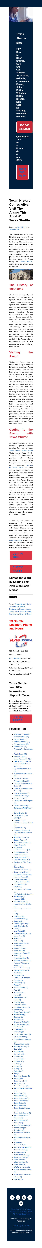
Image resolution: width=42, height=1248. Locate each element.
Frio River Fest (21, 855)
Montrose (19, 946)
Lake (17, 928)
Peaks (17, 985)
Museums (19, 951)
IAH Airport (19, 916)
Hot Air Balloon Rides (23, 894)
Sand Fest (19, 1010)
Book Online (24, 127)
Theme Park (20, 1145)
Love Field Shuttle (22, 933)
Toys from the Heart (22, 1147)
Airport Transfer (21, 739)
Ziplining (18, 1179)
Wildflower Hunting (22, 1167)
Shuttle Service (20, 604)
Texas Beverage (21, 1086)
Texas (29, 604)
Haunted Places (21, 877)
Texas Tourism (21, 1120)
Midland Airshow (21, 943)
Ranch (17, 995)
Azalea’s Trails (20, 756)
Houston (22, 609)
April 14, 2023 (22, 227)
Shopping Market (21, 1022)
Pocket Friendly (21, 987)
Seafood (18, 1017)
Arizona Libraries (22, 742)
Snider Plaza (20, 1029)
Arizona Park (20, 747)
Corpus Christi (20, 798)
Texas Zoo (19, 1123)
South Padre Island (22, 1034)
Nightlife (18, 973)
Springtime (19, 1054)
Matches (18, 941)
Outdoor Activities (22, 978)
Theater (18, 1142)
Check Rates (18, 569)
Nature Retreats (21, 970)
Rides (17, 1000)
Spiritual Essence (21, 1044)
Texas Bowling (20, 1096)
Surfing (18, 1069)
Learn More (18, 555)
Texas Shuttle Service (17, 606)
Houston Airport (21, 901)
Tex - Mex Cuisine (22, 1076)
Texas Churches (21, 1101)
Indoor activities (21, 919)
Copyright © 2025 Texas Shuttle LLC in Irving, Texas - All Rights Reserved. (21, 1211)
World (18, 1177)
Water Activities (21, 1162)
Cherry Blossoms (21, 793)
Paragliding (19, 983)
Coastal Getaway (21, 796)
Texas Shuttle (14, 230)
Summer (19, 1061)
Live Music (19, 931)
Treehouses (20, 1152)
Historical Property (22, 879)
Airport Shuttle (21, 737)
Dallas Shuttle (20, 813)
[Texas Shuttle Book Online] (21, 21)
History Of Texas (25, 614)
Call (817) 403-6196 (21, 1226)
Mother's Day (20, 948)
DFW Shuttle (20, 828)
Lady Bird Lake (21, 926)
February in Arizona (22, 842)
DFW (17, 818)
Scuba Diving (20, 1014)
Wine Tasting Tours (22, 1174)
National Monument (22, 960)
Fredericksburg (21, 852)
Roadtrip (28, 611)
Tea (16, 1073)
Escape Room (20, 840)
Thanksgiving (20, 1128)
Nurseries (19, 975)
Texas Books (20, 1093)
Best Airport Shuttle (22, 761)
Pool (17, 990)
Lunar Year (19, 936)
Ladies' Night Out (21, 924)
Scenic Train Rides (22, 1012)
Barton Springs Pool (22, 759)
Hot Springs (19, 896)
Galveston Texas (22, 860)
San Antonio (13, 614)
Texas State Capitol (22, 1113)
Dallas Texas (19, 611)
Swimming (19, 1071)
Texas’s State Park (22, 1125)
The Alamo (19, 1130)
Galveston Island (21, 857)
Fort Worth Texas (22, 850)
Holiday (18, 887)
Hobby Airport (20, 884)
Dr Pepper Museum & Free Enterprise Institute (23, 832)
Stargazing (19, 1059)
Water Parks (20, 1164)
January (18, 921)
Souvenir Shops (21, 1037)
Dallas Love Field (21, 806)
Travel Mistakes (21, 1150)
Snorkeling (19, 1032)
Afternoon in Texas (22, 734)
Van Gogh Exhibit (21, 1157)
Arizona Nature (21, 744)
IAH (16, 914)
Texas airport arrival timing (21, 450)
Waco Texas (19, 1160)
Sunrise (18, 1064)
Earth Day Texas (21, 837)
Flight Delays (20, 845)
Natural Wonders (22, 968)
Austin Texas (20, 754)
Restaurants (13, 609)
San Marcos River (22, 1007)
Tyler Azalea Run (21, 1155)
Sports (18, 1049)
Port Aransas (20, 992)
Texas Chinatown (21, 1098)
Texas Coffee (20, 1103)
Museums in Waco (22, 953)
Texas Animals (20, 1081)
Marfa (17, 938)
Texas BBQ (19, 1083)
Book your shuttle (16, 540)
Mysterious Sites (21, 958)
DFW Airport (20, 820)
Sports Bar (19, 1051)
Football (18, 847)
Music (17, 955)
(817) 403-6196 (22, 172)
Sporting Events (21, 1046)
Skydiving (19, 1027)
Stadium (18, 1056)
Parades (18, 980)
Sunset (18, 1066)
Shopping (19, 1019)
